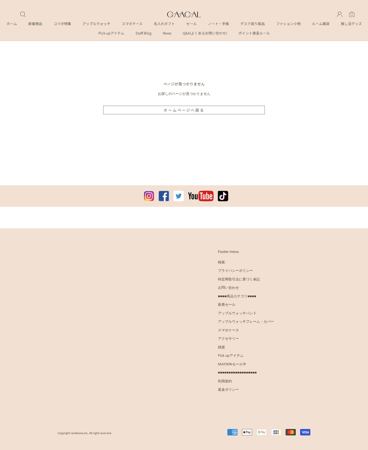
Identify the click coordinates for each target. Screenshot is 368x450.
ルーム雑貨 (320, 23)
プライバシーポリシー (235, 270)
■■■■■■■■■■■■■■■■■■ (237, 372)
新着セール (226, 304)
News (167, 33)
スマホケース (132, 23)
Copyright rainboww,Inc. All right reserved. (85, 433)
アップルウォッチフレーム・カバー (246, 321)
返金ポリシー (228, 389)
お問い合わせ (228, 287)
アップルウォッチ (96, 23)
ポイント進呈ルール (254, 33)
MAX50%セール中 (232, 364)
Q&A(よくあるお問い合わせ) (205, 33)
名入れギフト (164, 23)
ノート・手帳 (218, 23)
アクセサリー (228, 338)
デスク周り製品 (252, 23)
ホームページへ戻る (184, 110)
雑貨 (221, 347)
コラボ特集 (62, 23)
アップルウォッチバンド (237, 313)
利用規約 (225, 381)
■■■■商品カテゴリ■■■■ (237, 296)
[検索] (23, 14)
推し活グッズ (351, 23)
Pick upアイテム (111, 33)
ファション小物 (288, 23)
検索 (221, 262)
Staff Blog (143, 33)
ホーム (11, 23)
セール (191, 23)
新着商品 (35, 23)
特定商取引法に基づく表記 (239, 279)
